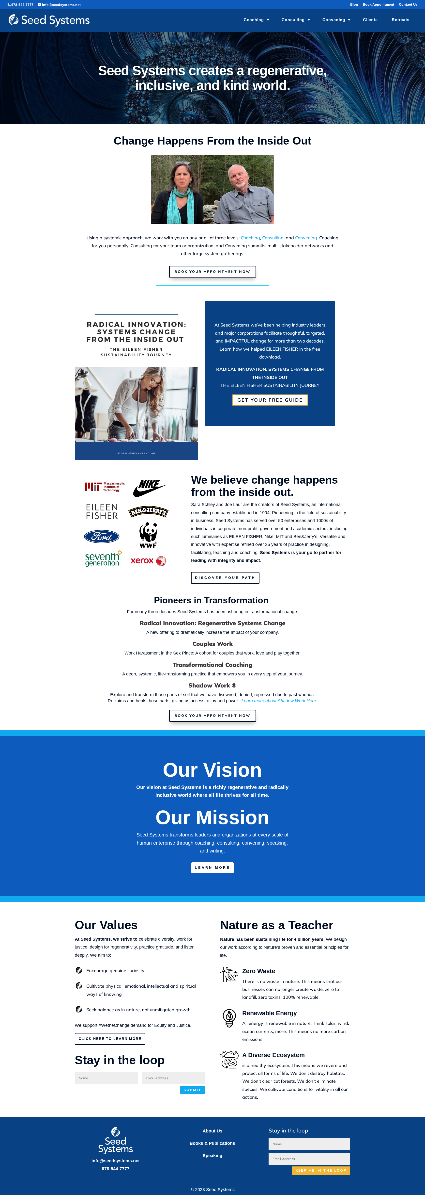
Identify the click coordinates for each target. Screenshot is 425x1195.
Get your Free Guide (270, 400)
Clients (370, 20)
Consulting (293, 20)
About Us (212, 1131)
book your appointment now (213, 271)
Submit (192, 1090)
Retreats (401, 20)
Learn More (212, 867)
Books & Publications (212, 1143)
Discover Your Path (225, 578)
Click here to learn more (110, 1039)
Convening (333, 20)
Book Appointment (378, 4)
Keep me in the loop (321, 1170)
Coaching (254, 20)
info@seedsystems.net (115, 1160)
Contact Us (408, 4)
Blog (354, 4)
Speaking (212, 1155)
